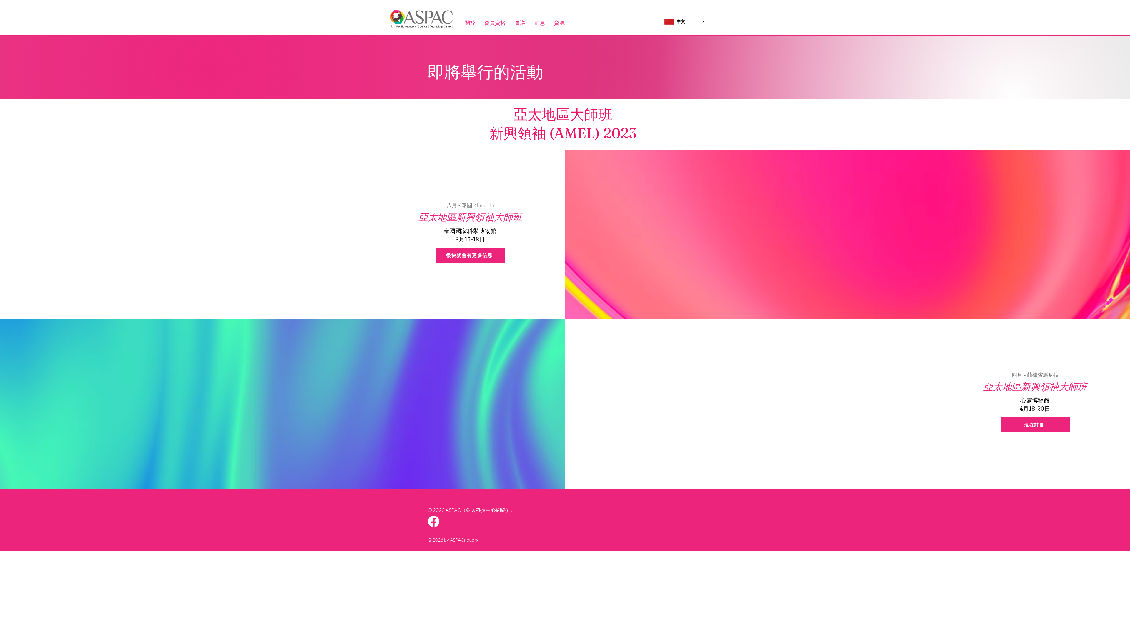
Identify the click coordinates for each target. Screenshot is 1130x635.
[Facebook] (433, 521)
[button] (470, 23)
